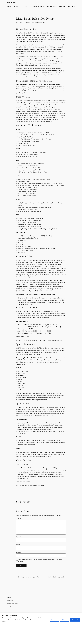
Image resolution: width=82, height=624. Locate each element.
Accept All (75, 619)
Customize (54, 619)
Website (18, 552)
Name (18, 537)
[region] (41, 618)
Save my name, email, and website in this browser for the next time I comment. (40, 561)
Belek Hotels (39, 22)
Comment (20, 518)
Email (18, 544)
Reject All (64, 619)
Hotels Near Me (30, 22)
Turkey (45, 22)
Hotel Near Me (11, 2)
